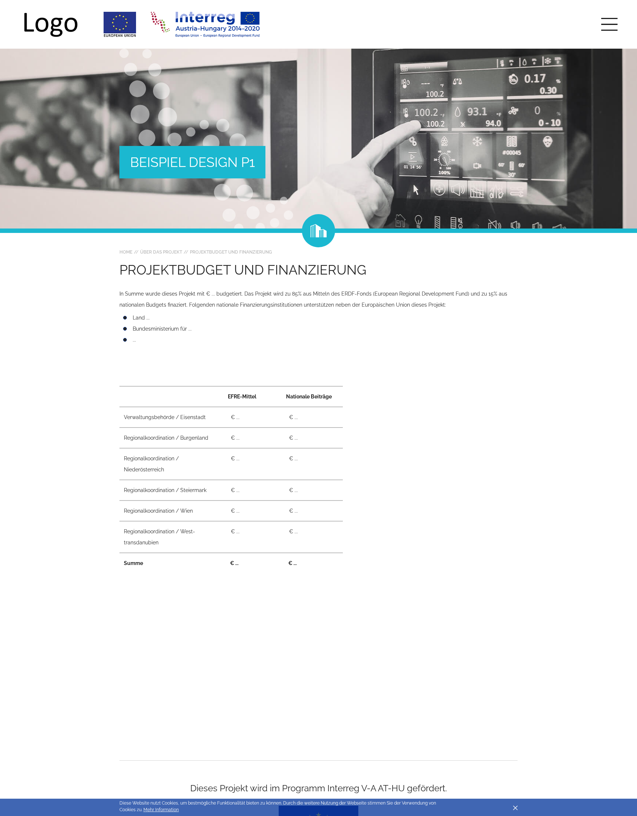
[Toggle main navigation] (609, 24)
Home (125, 252)
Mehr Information (161, 809)
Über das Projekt (161, 252)
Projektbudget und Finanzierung (231, 252)
